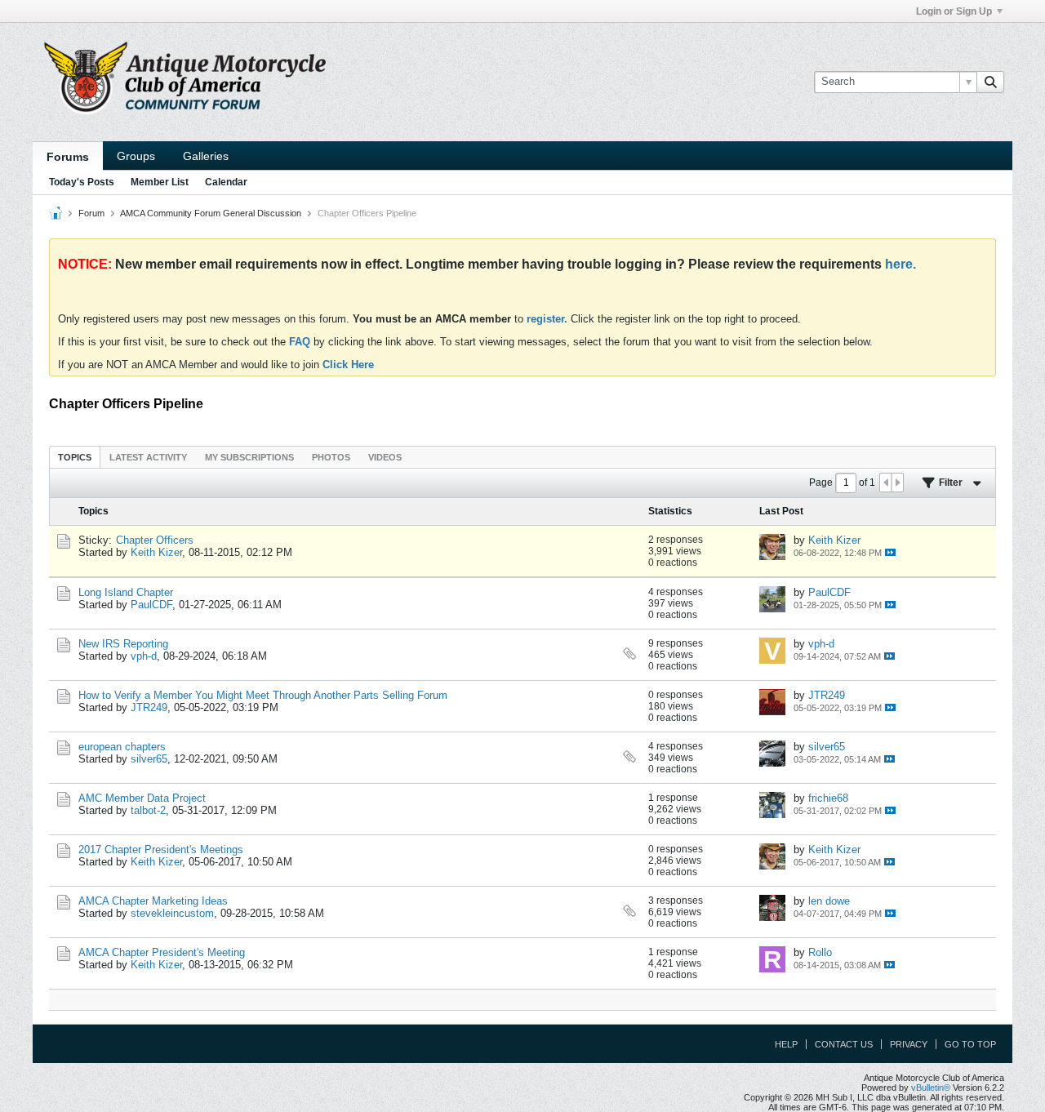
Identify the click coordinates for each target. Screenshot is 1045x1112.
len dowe (829, 901)
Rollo (820, 952)
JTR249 (149, 707)
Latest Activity (148, 457)
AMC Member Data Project (142, 798)
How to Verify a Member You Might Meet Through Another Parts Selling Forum (262, 695)
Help (786, 1044)
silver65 (149, 759)
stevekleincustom (172, 913)
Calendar (226, 182)
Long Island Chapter (125, 592)
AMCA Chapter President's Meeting (161, 952)
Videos (385, 457)
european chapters (122, 747)
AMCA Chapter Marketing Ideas (153, 901)
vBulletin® (930, 1087)
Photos (331, 457)
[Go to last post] (890, 552)
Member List (160, 182)
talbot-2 (148, 810)
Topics (74, 457)
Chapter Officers (154, 540)
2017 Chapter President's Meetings (160, 849)
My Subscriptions (249, 457)
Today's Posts (81, 182)
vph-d (144, 656)
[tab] (74, 457)
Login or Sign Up (954, 11)
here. (900, 264)
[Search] (990, 81)
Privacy (908, 1044)
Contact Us (844, 1044)
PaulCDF (151, 604)
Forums (68, 156)
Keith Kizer (156, 552)
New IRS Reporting (123, 644)
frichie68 (828, 798)
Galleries (206, 155)
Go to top (970, 1044)
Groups (136, 155)
